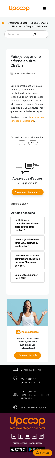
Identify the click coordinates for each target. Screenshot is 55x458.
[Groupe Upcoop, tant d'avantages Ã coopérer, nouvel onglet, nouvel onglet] (27, 423)
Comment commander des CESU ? (26, 277)
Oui (22, 143)
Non (33, 143)
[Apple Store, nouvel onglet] (19, 449)
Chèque (29, 26)
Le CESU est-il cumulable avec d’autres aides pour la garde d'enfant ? (27, 225)
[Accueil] (19, 8)
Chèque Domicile (39, 23)
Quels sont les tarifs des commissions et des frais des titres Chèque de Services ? (27, 260)
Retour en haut (18, 203)
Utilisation (42, 26)
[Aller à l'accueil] (4, 22)
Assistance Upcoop (18, 23)
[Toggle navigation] (44, 8)
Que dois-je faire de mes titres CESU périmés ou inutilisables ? (27, 243)
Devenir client (26, 355)
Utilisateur (17, 26)
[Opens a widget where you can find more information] (42, 453)
